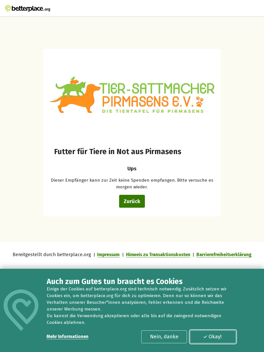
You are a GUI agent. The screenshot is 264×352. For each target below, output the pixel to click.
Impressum (108, 254)
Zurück (132, 201)
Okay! (215, 336)
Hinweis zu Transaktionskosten (158, 254)
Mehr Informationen (67, 336)
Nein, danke (164, 336)
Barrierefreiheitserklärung (223, 254)
